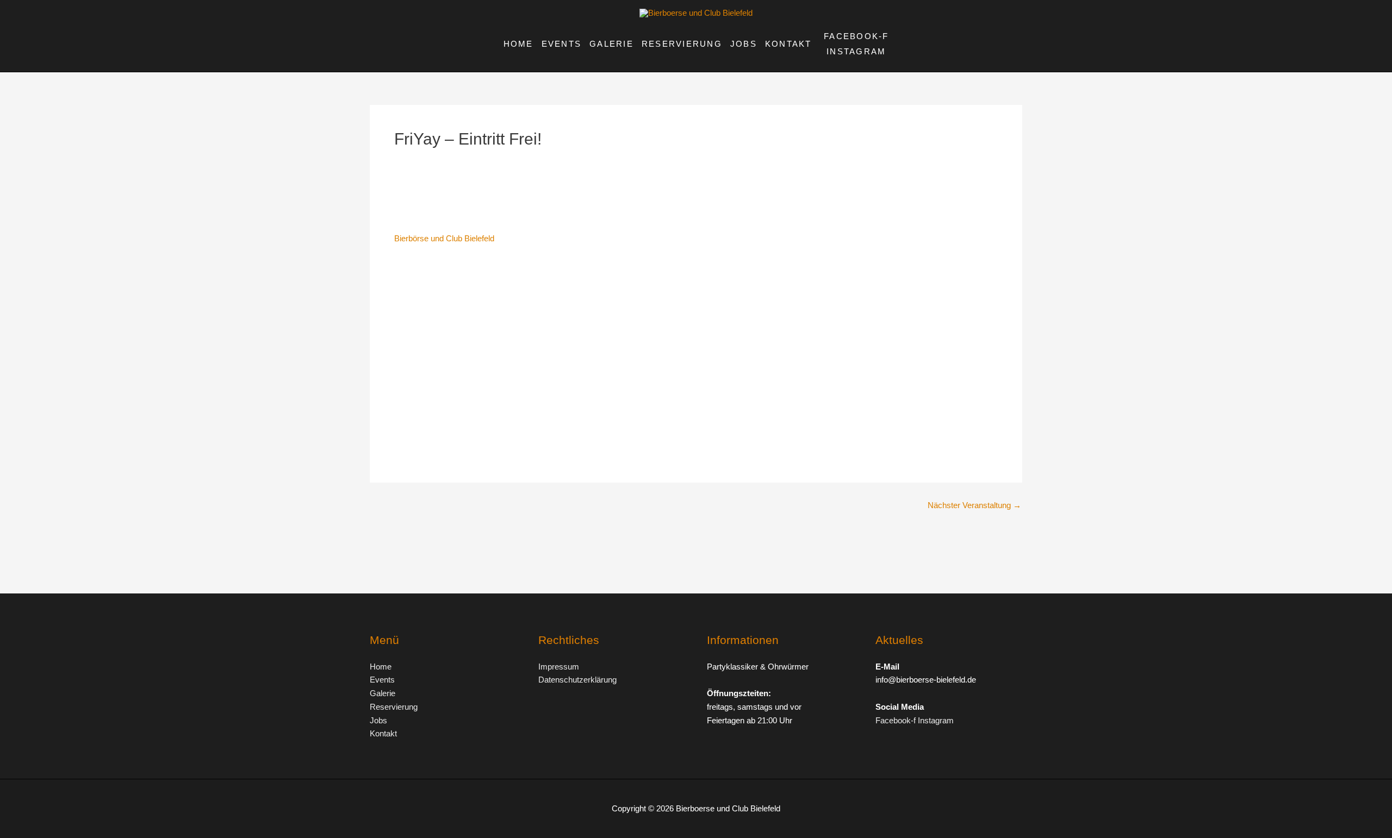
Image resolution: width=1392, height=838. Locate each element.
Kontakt (788, 43)
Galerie (611, 43)
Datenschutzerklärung (577, 679)
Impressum (558, 666)
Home (518, 43)
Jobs (743, 43)
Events (562, 43)
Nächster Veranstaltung (974, 505)
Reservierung (682, 43)
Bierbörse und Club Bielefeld (444, 238)
